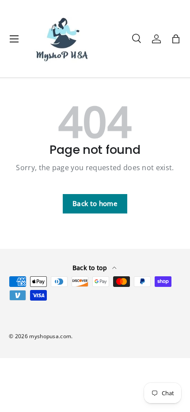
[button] (176, 39)
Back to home (95, 203)
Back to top (90, 267)
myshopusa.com (50, 336)
